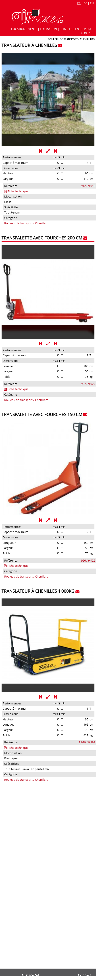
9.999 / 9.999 (87, 742)
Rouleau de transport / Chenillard (26, 223)
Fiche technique (17, 191)
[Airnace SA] (37, 23)
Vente (32, 29)
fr (79, 3)
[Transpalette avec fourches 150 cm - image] (48, 514)
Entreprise (83, 29)
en (92, 3)
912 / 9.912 (88, 186)
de (85, 3)
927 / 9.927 (88, 384)
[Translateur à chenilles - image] (48, 145)
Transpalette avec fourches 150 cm (42, 414)
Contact (87, 33)
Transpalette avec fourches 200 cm (42, 238)
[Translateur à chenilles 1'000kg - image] (48, 691)
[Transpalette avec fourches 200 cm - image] (48, 338)
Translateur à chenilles (29, 45)
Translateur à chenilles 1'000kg (38, 591)
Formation (48, 29)
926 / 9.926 (88, 560)
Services (66, 29)
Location (18, 29)
